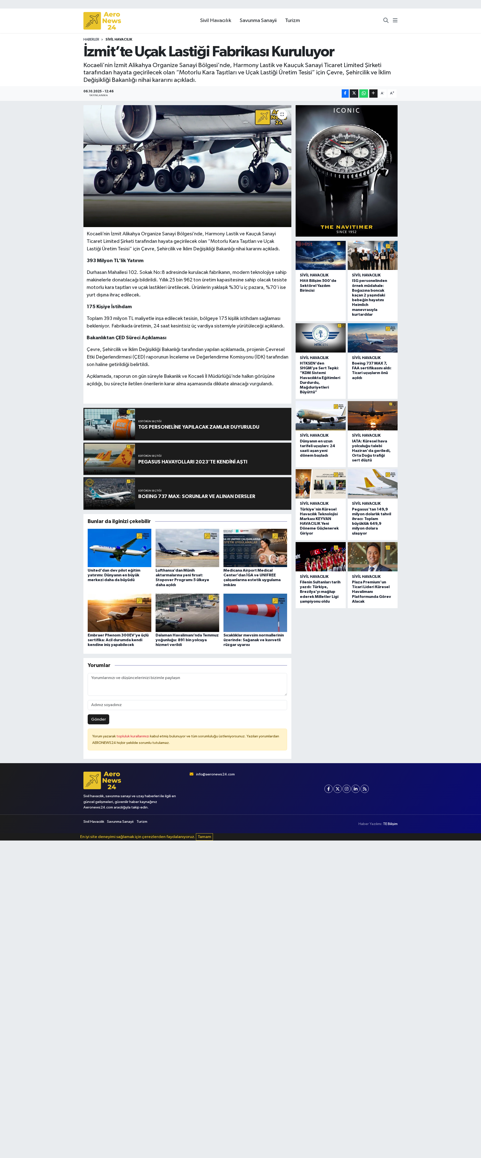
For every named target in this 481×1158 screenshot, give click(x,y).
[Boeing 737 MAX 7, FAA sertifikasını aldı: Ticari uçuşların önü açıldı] (373, 338)
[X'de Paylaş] (354, 93)
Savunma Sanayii (258, 20)
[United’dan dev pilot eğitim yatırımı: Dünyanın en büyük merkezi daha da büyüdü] (119, 548)
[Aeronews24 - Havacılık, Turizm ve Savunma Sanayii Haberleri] (102, 21)
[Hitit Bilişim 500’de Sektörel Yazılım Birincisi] (320, 255)
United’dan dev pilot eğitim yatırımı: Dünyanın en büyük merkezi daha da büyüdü (114, 575)
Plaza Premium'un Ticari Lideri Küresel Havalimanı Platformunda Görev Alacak (371, 591)
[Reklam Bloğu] (347, 171)
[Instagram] (346, 789)
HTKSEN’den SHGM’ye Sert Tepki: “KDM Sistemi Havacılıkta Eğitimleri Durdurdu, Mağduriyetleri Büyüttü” (320, 377)
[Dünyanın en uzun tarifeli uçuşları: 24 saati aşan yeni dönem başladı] (320, 415)
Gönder (98, 719)
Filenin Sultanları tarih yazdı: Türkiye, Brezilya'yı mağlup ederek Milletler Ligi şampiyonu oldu (320, 591)
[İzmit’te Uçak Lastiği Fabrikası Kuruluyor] (187, 166)
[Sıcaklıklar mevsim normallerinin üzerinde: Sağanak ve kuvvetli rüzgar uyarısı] (255, 613)
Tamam (204, 837)
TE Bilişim (390, 824)
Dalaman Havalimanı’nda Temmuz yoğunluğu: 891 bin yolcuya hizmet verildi (187, 640)
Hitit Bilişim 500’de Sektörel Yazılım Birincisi (318, 285)
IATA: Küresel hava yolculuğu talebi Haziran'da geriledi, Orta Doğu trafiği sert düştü (371, 450)
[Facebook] (328, 789)
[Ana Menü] (395, 21)
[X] (337, 789)
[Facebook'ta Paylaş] (345, 93)
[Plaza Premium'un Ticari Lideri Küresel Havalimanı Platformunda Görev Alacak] (373, 556)
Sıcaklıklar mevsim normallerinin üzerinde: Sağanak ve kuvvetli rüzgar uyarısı (253, 640)
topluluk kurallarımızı (133, 736)
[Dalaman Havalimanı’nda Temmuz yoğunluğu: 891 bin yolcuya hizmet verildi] (187, 613)
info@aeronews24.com (215, 774)
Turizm (292, 20)
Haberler (91, 39)
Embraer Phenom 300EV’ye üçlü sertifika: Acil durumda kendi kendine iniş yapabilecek (118, 640)
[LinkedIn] (355, 789)
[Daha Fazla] (373, 93)
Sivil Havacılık (215, 20)
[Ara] (386, 21)
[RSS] (364, 789)
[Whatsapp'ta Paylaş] (363, 93)
